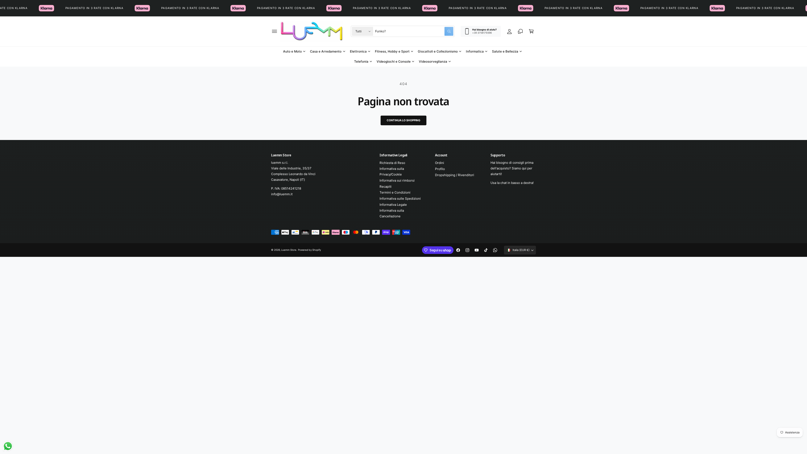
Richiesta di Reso (392, 163)
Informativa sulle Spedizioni (400, 199)
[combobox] (414, 31)
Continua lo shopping (403, 120)
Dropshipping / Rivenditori (454, 175)
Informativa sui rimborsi (397, 180)
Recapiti (386, 187)
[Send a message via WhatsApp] (8, 446)
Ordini (439, 163)
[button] (274, 31)
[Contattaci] (520, 31)
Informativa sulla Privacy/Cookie (392, 171)
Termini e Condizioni (395, 192)
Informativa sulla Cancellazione (392, 213)
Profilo (440, 169)
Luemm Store (288, 249)
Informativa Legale (393, 205)
